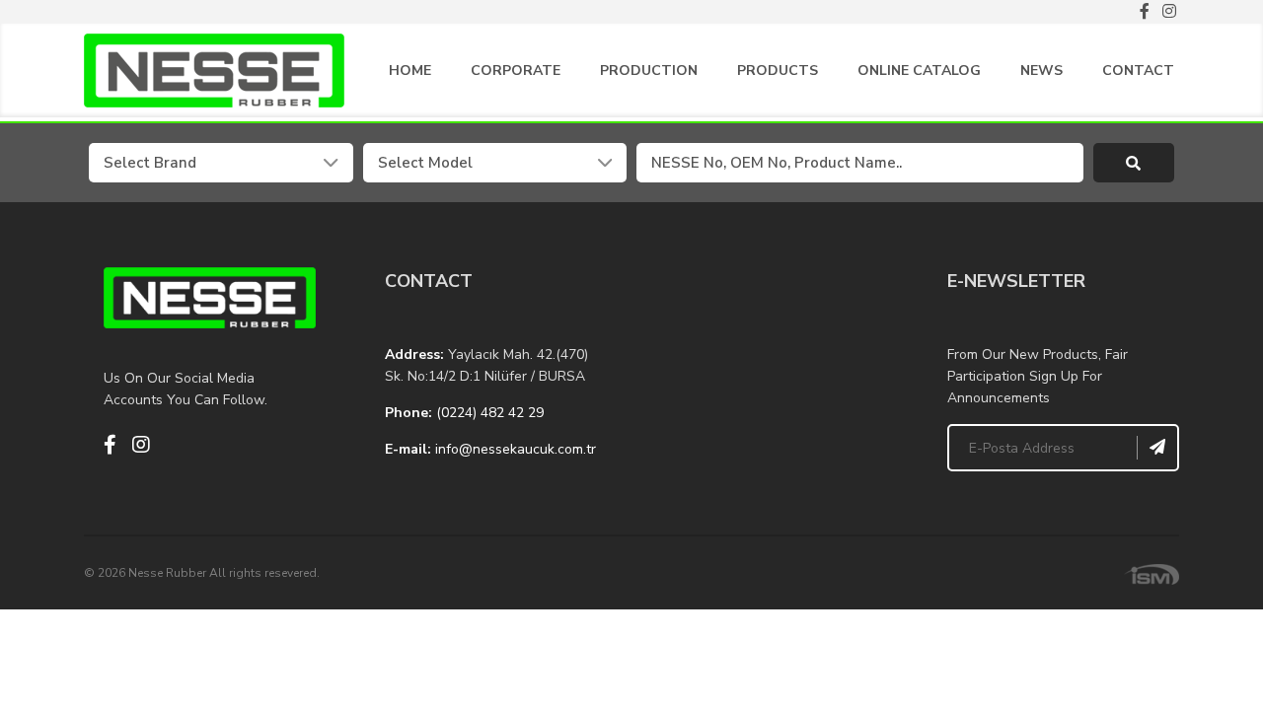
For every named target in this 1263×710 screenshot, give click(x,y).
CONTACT (1138, 70)
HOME (410, 70)
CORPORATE (515, 70)
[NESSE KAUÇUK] (772, 365)
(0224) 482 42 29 (490, 412)
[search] (1134, 162)
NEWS (1041, 70)
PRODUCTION (649, 70)
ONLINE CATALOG (919, 70)
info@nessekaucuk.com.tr (515, 449)
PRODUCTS (777, 70)
